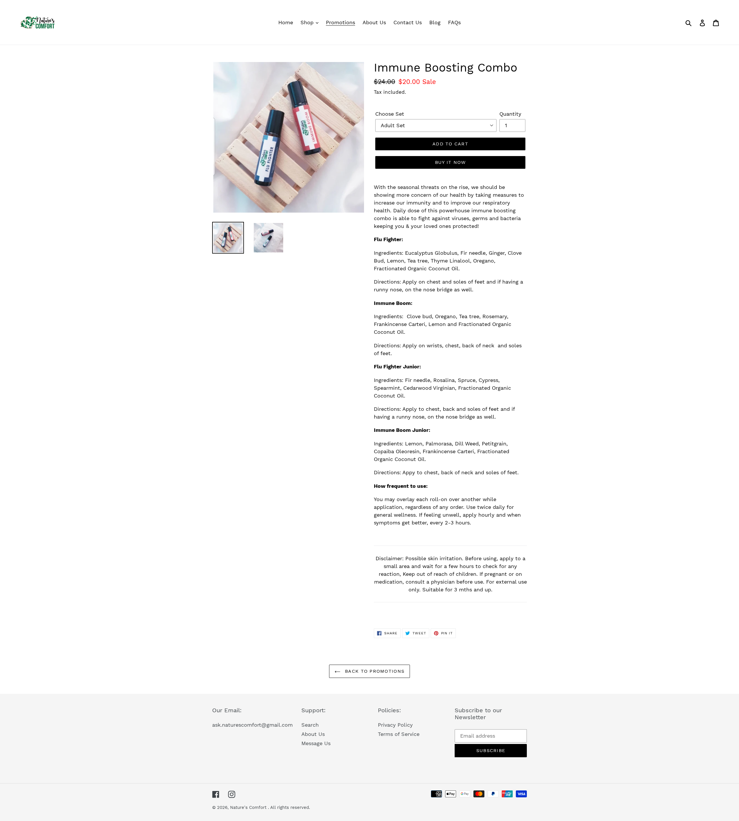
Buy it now (450, 162)
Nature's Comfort (249, 807)
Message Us (316, 743)
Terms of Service (398, 734)
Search (310, 725)
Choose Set (389, 114)
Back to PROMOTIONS (373, 671)
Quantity (510, 114)
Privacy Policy (395, 725)
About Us (313, 734)
